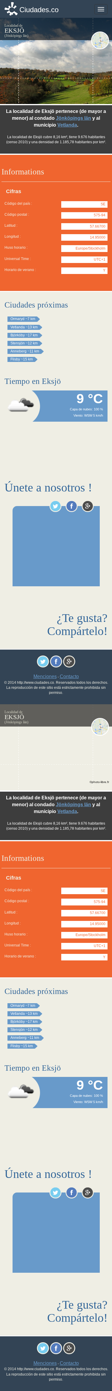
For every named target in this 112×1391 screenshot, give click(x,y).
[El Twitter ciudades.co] (55, 506)
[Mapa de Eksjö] (100, 40)
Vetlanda (67, 124)
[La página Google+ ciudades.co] (88, 506)
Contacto (69, 676)
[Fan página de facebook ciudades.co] (71, 506)
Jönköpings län (73, 118)
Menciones (45, 676)
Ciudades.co (39, 10)
